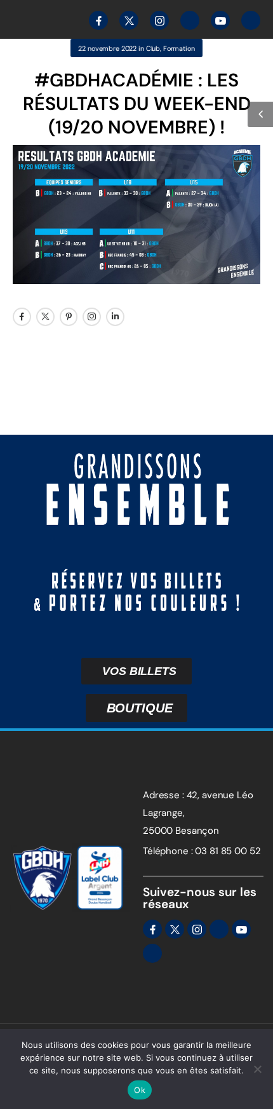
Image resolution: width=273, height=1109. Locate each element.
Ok (139, 1090)
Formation (179, 48)
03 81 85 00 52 (227, 851)
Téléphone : (167, 851)
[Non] (257, 1069)
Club (153, 48)
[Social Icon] (22, 317)
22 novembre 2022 (107, 48)
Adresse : (163, 795)
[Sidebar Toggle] (260, 114)
